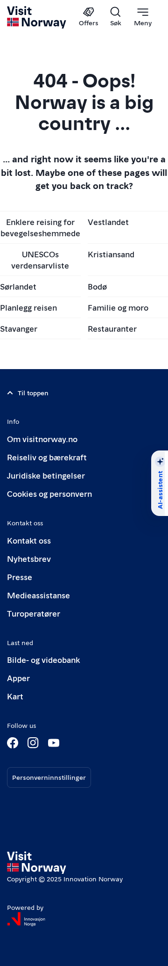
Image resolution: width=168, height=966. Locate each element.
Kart (15, 695)
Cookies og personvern (49, 493)
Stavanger (18, 328)
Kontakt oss (29, 540)
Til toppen (33, 392)
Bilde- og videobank (43, 659)
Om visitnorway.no (42, 438)
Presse (19, 576)
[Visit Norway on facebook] (12, 742)
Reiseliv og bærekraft (47, 456)
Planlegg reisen (28, 307)
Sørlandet (18, 286)
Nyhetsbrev (29, 558)
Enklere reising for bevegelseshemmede (40, 227)
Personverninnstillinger (49, 777)
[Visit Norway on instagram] (33, 742)
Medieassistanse (38, 594)
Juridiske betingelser (46, 475)
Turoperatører (33, 613)
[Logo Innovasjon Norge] (26, 919)
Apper (18, 677)
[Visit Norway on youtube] (53, 742)
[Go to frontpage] (37, 17)
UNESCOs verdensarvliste (40, 259)
